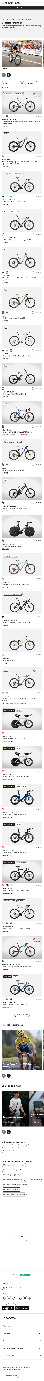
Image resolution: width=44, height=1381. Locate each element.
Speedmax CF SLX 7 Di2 (9, 812)
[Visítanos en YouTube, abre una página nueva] (14, 1298)
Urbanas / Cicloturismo (10, 1151)
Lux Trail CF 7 (6, 276)
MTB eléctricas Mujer (33, 1180)
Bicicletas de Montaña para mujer (14, 1194)
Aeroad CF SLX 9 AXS (8, 238)
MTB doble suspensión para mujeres (15, 1185)
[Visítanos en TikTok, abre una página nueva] (25, 1298)
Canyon (4, 20)
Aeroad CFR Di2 (7, 889)
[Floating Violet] (3, 350)
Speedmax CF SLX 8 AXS (9, 850)
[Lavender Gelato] (7, 693)
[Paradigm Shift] (11, 885)
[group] (22, 58)
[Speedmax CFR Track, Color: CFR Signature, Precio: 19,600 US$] (22, 526)
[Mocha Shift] (11, 923)
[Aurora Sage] (7, 923)
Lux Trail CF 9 (6, 160)
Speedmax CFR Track (8, 544)
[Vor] (9, 1132)
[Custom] (3, 733)
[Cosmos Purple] (7, 312)
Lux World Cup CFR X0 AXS (10, 119)
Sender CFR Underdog (9, 506)
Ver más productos (22, 1015)
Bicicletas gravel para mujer (12, 1175)
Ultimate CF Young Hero (9, 620)
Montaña (24, 1146)
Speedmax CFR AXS (8, 736)
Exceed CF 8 (5, 316)
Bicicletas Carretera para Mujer (13, 1170)
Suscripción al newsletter (13, 1288)
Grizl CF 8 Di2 (6, 696)
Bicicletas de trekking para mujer (13, 1165)
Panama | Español (11, 1376)
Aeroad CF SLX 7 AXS (8, 200)
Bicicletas (12, 20)
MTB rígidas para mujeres (11, 1189)
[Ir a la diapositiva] (19, 75)
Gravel (15, 1146)
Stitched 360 (6, 658)
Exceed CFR (5, 582)
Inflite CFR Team (7, 430)
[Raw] (7, 116)
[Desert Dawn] (7, 464)
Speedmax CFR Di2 (8, 774)
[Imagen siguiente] (9, 75)
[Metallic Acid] (11, 196)
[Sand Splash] (7, 350)
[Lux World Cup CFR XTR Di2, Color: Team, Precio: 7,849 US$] (22, 947)
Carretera (6, 1146)
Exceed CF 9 (5, 468)
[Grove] (3, 272)
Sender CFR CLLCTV (8, 392)
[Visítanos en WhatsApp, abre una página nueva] (30, 1298)
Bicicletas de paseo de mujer (12, 1180)
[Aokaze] (3, 196)
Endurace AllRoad (7, 927)
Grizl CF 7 (5, 354)
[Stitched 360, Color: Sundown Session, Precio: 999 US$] (22, 640)
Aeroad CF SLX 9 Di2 (8, 1003)
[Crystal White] (3, 999)
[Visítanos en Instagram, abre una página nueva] (9, 1298)
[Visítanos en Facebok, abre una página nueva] (4, 1298)
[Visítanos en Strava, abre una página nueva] (20, 1298)
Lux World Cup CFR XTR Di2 (11, 965)
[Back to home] (12, 3)
